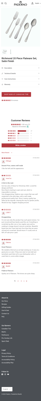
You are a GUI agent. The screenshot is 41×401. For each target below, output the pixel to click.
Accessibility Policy (8, 360)
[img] (6, 158)
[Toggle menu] (2, 3)
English (37, 3)
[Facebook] (2, 374)
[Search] (6, 3)
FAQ (3, 317)
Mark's (4, 332)
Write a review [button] (20, 145)
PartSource (5, 335)
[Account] (32, 3)
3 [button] (21, 281)
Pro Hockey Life (7, 338)
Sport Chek (5, 341)
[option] (20, 27)
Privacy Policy (6, 353)
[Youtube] (8, 374)
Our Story (5, 301)
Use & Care (5, 310)
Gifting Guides (6, 307)
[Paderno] (20, 3)
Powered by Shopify (16, 394)
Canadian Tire (6, 329)
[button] (6, 100)
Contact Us (5, 313)
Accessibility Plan (7, 363)
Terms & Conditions (8, 356)
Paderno (8, 394)
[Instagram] (5, 374)
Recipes (4, 304)
